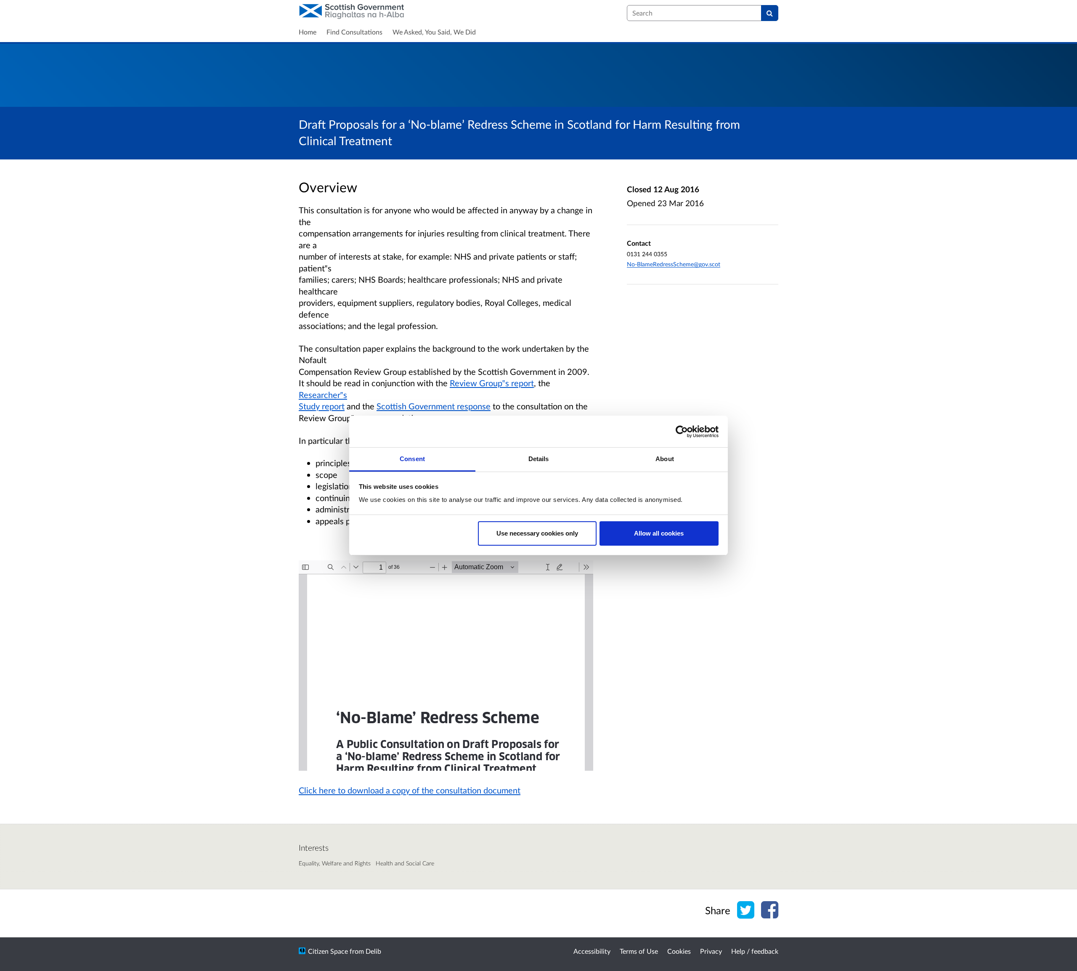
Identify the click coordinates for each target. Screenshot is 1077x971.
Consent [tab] (412, 458)
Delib (373, 951)
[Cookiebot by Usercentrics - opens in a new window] (682, 431)
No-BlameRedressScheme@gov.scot (673, 264)
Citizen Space (328, 951)
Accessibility (591, 951)
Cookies (679, 951)
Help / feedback (754, 951)
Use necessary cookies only (537, 533)
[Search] (769, 13)
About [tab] (664, 458)
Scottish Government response (434, 406)
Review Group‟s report (492, 383)
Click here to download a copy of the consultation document (409, 790)
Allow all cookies (659, 533)
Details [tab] (538, 458)
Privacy (711, 951)
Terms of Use (639, 951)
